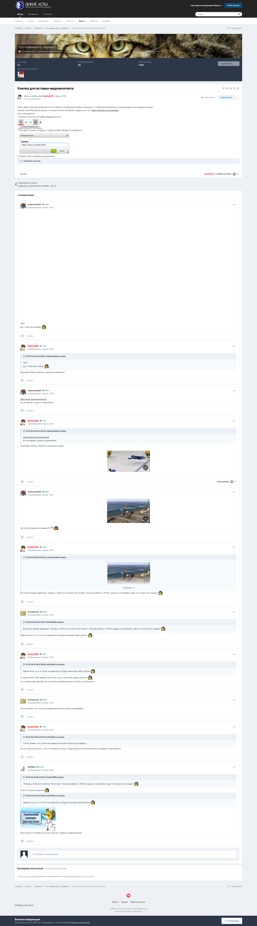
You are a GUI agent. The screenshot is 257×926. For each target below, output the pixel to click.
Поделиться (209, 97)
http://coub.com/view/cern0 (33, 399)
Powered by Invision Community (128, 911)
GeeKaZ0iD (51, 622)
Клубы (31, 21)
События (93, 21)
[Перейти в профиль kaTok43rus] (23, 613)
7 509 (43, 346)
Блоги (82, 21)
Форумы (19, 21)
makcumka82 (52, 356)
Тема (123, 902)
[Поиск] (239, 14)
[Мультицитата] (22, 336)
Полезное (47, 14)
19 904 (41, 767)
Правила (106, 21)
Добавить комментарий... (47, 854)
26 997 (46, 204)
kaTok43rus (52, 664)
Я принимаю (232, 921)
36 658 (44, 612)
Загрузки (70, 21)
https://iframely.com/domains (105, 110)
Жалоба (23, 174)
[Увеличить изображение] (30, 123)
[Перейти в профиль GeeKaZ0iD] (21, 75)
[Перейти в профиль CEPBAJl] (23, 768)
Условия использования (79, 922)
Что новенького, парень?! (37, 47)
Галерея (57, 21)
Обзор (20, 14)
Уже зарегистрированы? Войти (205, 5)
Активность (33, 14)
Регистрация (233, 5)
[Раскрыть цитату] (24, 356)
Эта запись (228, 14)
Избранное (44, 21)
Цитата (30, 336)
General (58, 51)
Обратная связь (137, 902)
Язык (114, 902)
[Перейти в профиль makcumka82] (23, 206)
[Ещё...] (234, 204)
